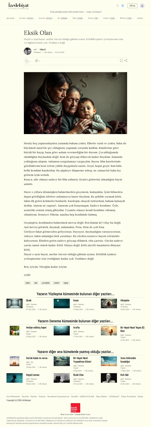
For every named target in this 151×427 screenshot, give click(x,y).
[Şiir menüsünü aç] (68, 18)
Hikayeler (124, 300)
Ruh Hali (124, 374)
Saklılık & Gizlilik (87, 396)
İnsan (75, 300)
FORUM (139, 18)
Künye (140, 396)
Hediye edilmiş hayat (36, 327)
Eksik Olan (78, 374)
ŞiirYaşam (29, 363)
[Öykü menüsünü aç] (84, 18)
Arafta (76, 327)
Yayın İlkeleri (101, 396)
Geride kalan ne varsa (36, 358)
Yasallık (74, 396)
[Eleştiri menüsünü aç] (116, 18)
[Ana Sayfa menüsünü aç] (15, 18)
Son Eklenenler (13, 396)
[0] (26, 61)
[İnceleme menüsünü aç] (34, 18)
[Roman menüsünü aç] (99, 18)
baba (28, 283)
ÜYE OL (133, 6)
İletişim (42, 396)
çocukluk (45, 283)
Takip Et (43, 49)
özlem (56, 283)
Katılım (34, 396)
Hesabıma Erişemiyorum (58, 396)
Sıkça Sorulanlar (128, 396)
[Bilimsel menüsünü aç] (133, 18)
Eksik (28, 300)
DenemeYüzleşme (31, 305)
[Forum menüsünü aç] (143, 18)
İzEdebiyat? (114, 396)
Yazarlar (25, 396)
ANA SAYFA (10, 18)
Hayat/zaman (32, 374)
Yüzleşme (37, 52)
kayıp (66, 283)
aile (35, 283)
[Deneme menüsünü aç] (53, 18)
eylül (35, 49)
